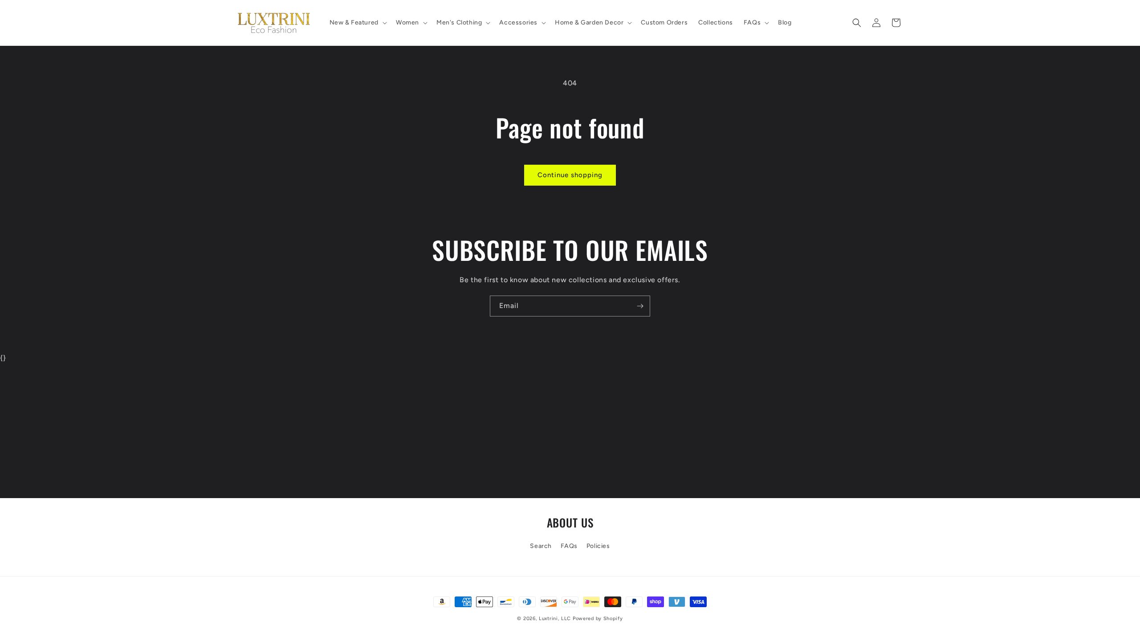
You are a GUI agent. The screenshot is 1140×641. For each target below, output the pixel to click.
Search (541, 546)
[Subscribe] (640, 306)
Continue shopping (570, 175)
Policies (598, 546)
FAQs (569, 546)
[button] (357, 22)
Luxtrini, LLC (555, 618)
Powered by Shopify (598, 618)
